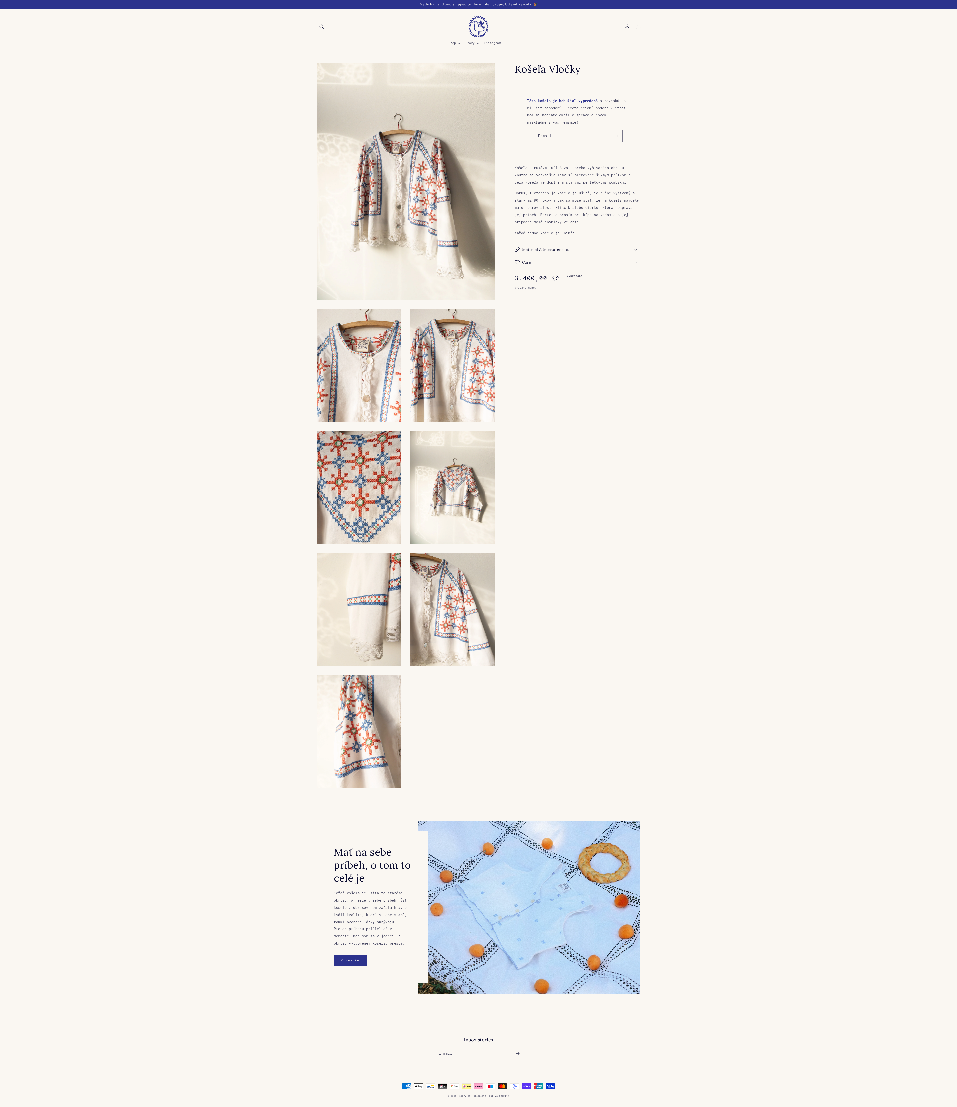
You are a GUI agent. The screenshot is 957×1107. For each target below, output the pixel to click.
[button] (322, 26)
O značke (350, 960)
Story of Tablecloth (472, 1095)
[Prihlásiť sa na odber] (616, 136)
